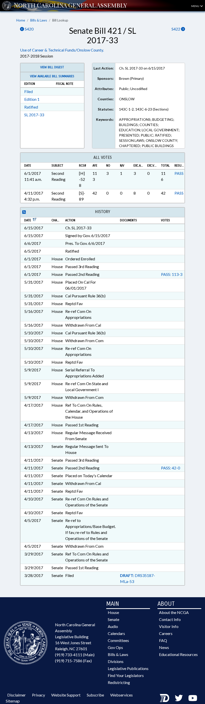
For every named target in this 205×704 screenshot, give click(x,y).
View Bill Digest (52, 67)
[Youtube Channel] (192, 698)
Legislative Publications (128, 668)
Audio (113, 626)
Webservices (121, 694)
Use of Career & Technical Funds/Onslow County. (62, 50)
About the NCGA (174, 612)
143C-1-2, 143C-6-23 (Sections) (143, 109)
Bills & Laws (38, 20)
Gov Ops (115, 647)
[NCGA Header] (70, 5)
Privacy (38, 694)
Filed (28, 91)
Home (20, 20)
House (113, 612)
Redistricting (119, 682)
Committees (118, 640)
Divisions (116, 661)
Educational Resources (178, 654)
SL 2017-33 (34, 114)
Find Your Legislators (126, 675)
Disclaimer (16, 694)
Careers (165, 633)
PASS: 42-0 (170, 467)
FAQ (163, 640)
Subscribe (95, 694)
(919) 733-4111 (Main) (74, 654)
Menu (195, 6)
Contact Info (170, 619)
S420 (29, 29)
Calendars (116, 633)
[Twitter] (179, 698)
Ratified (31, 107)
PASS (179, 173)
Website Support (65, 694)
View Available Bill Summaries (52, 76)
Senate (113, 619)
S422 (176, 29)
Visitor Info (168, 626)
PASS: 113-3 (171, 274)
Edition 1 (32, 99)
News (164, 647)
